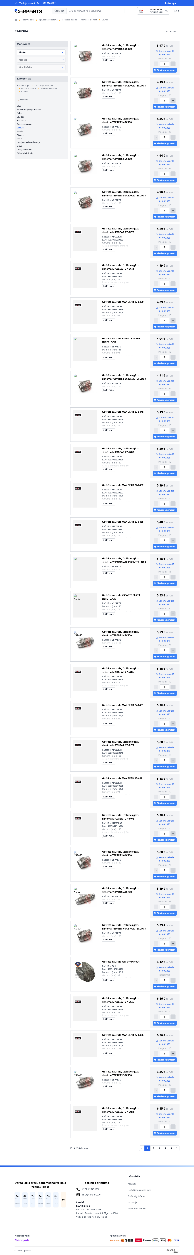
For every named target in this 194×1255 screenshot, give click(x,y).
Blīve (19, 106)
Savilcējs (20, 117)
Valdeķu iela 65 (27, 3)
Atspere (20, 135)
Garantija (132, 1202)
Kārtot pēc (171, 31)
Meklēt (60, 10)
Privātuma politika (137, 1208)
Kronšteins (21, 120)
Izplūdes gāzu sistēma (48, 20)
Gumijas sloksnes (24, 149)
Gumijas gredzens (24, 124)
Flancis (20, 131)
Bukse (19, 113)
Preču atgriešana (136, 1196)
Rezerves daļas (28, 20)
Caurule (105, 20)
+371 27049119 (49, 3)
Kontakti (132, 1183)
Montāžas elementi (89, 20)
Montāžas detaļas (69, 20)
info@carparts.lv (91, 1194)
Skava (19, 139)
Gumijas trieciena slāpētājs (28, 142)
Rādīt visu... (108, 60)
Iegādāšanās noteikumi (140, 1190)
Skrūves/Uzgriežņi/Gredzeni (29, 109)
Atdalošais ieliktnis (25, 153)
